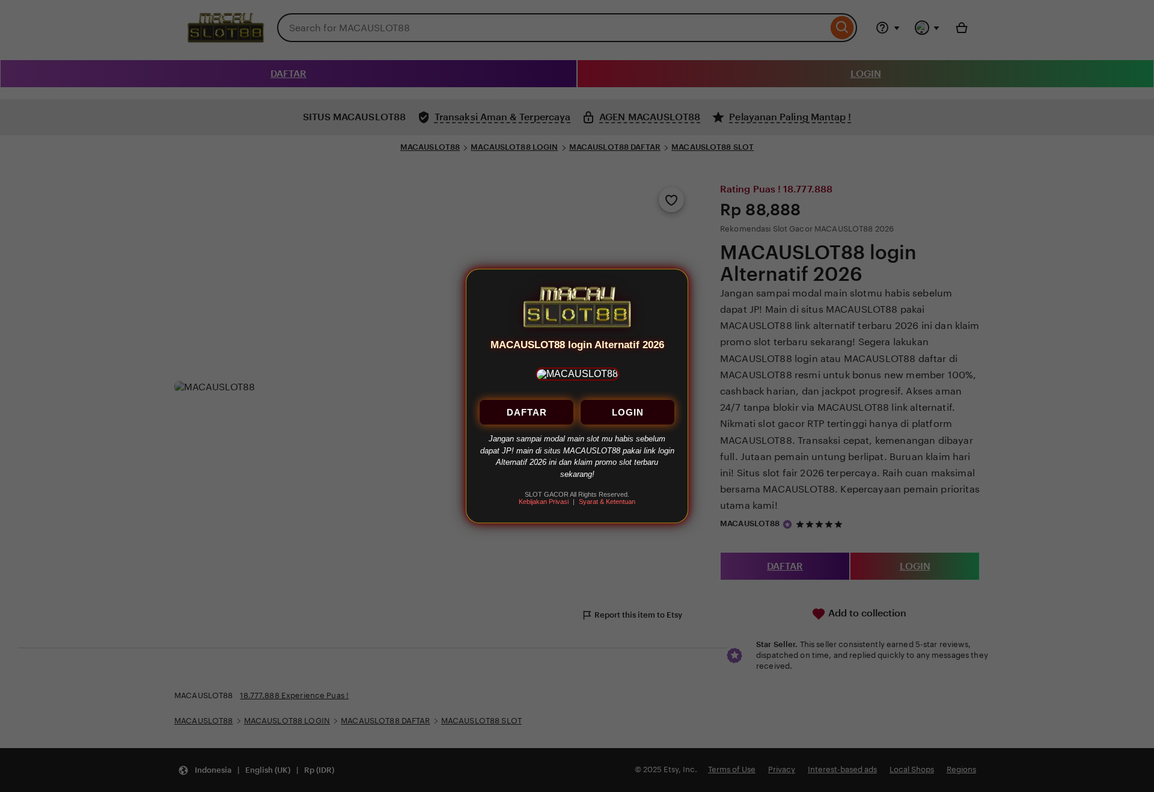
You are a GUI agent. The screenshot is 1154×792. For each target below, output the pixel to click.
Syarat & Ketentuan (607, 502)
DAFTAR (527, 413)
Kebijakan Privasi (544, 502)
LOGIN (628, 413)
